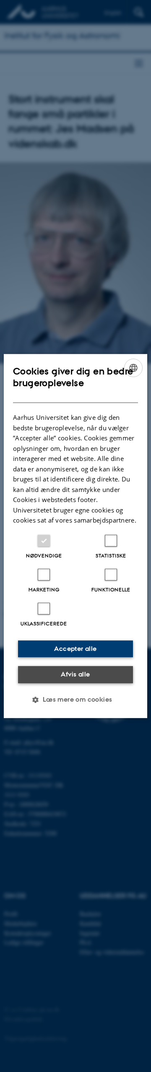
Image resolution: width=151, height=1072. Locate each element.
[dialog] (75, 536)
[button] (75, 700)
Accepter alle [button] (75, 649)
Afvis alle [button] (75, 674)
